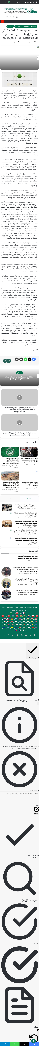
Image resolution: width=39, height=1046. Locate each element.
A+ (9, 360)
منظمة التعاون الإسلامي (20, 372)
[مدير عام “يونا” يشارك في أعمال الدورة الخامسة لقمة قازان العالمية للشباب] (6, 594)
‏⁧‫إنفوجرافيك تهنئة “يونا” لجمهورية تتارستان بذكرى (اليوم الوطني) (25, 514)
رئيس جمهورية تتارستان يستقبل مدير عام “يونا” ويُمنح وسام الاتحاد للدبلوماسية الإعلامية (27, 581)
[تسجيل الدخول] (17, 17)
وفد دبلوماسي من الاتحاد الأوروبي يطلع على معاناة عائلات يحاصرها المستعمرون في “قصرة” (26, 540)
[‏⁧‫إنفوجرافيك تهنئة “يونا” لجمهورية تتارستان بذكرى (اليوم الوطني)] (7, 515)
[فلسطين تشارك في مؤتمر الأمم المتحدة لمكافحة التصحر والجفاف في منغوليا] (7, 507)
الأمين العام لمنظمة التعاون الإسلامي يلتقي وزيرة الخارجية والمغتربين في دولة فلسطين (19, 378)
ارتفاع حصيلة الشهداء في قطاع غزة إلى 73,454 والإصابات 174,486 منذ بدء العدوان (25, 531)
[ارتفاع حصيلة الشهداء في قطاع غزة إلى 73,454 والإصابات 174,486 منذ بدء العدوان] (7, 532)
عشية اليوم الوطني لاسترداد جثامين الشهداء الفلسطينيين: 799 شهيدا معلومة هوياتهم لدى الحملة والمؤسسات (11, 485)
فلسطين (10, 26)
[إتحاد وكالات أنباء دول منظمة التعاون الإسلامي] (19, 10)
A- (5, 360)
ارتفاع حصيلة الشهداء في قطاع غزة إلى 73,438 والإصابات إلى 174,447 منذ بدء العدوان (29, 460)
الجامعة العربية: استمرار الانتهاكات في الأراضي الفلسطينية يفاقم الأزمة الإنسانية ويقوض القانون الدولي (10, 461)
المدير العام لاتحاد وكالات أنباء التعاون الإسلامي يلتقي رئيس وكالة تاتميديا (27, 557)
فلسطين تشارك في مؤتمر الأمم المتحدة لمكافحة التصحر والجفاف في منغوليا (26, 506)
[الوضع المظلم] (14, 17)
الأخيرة (29, 499)
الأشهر (10, 499)
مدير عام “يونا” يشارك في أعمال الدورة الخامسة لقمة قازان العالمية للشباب (27, 591)
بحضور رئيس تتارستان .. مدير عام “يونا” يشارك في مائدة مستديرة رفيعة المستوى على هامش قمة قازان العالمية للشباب (25, 569)
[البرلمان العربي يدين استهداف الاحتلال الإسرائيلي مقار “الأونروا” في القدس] (29, 475)
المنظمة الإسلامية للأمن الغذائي (25, 26)
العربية (6, 2)
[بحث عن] (11, 17)
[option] (19, 58)
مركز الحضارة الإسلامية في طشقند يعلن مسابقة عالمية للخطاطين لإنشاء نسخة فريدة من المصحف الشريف (26, 523)
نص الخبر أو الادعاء (34, 790)
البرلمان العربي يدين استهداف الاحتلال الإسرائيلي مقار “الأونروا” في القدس (30, 484)
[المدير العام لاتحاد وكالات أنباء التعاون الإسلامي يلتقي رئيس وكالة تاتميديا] (6, 560)
